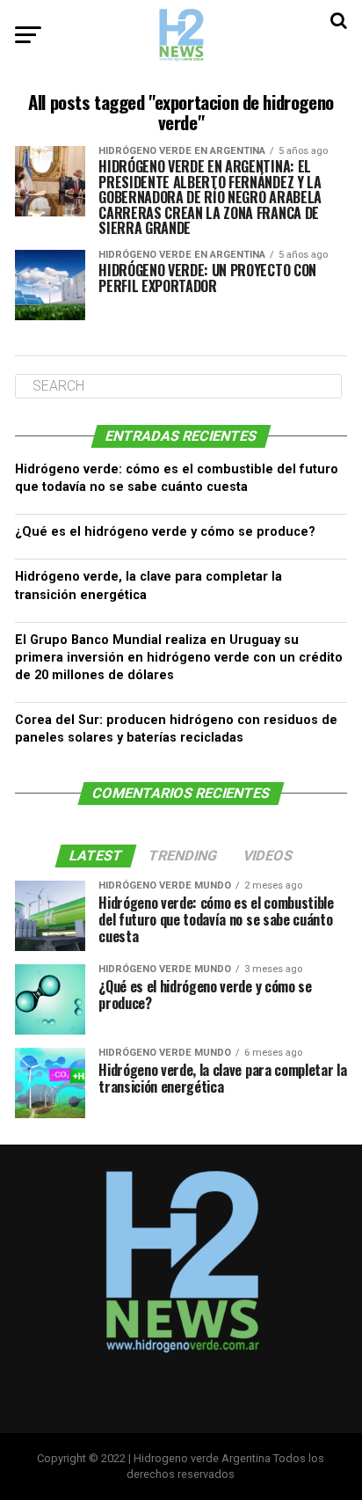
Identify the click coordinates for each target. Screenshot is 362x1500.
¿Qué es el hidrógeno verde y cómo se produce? (165, 531)
